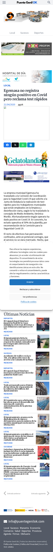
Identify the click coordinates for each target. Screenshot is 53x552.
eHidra (10, 547)
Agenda (7, 534)
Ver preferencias (30, 297)
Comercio (8, 531)
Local (7, 85)
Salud (17, 531)
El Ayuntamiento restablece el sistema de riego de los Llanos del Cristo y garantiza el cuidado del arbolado (18, 437)
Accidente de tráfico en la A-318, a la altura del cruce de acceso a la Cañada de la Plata (18, 358)
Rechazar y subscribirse (30, 289)
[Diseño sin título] (26, 54)
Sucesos (8, 353)
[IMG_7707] (26, 21)
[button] (4, 2)
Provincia (36, 531)
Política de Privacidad (29, 544)
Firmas (16, 534)
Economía (35, 528)
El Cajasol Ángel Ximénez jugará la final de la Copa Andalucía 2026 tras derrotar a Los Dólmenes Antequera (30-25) (19, 325)
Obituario (25, 534)
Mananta (24, 528)
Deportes (8, 318)
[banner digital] (26, 181)
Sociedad (8, 447)
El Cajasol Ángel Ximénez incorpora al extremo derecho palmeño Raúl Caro (18, 373)
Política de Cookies (11, 544)
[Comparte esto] (7, 144)
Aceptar (29, 282)
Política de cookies (28, 301)
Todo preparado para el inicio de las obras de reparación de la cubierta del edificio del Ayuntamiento (18, 388)
